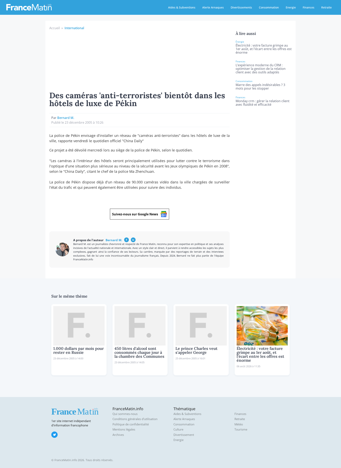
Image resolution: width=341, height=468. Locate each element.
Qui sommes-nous (125, 414)
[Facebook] (126, 239)
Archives (118, 435)
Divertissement (183, 435)
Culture (178, 429)
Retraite (326, 7)
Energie (291, 7)
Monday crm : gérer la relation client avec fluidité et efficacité (262, 103)
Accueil (54, 28)
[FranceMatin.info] (29, 7)
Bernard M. (65, 118)
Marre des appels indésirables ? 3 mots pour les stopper (260, 87)
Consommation (269, 7)
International (74, 28)
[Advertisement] (139, 60)
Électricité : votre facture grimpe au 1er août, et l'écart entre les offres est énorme (264, 49)
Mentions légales (123, 429)
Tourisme (240, 429)
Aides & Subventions (181, 7)
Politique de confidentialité (130, 424)
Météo (238, 424)
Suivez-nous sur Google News (135, 214)
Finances (308, 7)
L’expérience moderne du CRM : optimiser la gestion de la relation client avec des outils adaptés (261, 68)
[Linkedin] (133, 239)
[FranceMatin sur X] (54, 435)
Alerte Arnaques (213, 7)
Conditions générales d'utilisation (134, 419)
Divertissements (241, 7)
